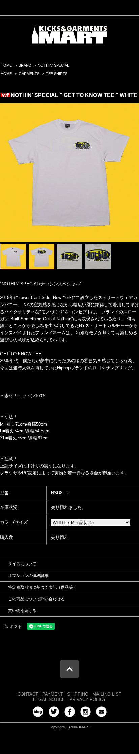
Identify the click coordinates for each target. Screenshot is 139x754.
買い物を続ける (22, 610)
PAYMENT (52, 694)
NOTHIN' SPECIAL (53, 65)
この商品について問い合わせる (36, 599)
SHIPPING (77, 694)
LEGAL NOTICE (49, 699)
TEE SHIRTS (56, 73)
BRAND (25, 65)
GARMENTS (29, 73)
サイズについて (22, 563)
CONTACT (28, 694)
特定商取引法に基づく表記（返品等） (42, 587)
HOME (6, 65)
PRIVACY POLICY (87, 699)
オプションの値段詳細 (28, 575)
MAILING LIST (106, 694)
